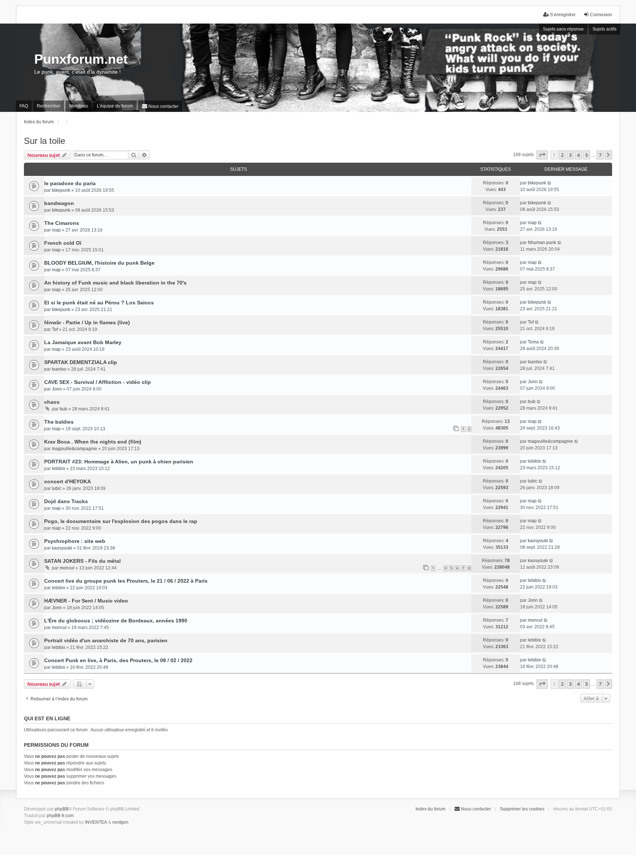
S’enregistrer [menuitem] (563, 14)
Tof (55, 329)
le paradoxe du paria (70, 183)
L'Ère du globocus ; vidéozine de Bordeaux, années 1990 (115, 620)
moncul (67, 567)
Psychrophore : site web (74, 541)
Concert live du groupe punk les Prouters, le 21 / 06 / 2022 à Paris (126, 581)
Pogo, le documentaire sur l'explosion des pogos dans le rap (120, 521)
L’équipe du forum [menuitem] (115, 106)
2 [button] (562, 155)
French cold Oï (62, 243)
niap (56, 230)
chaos (52, 402)
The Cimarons (61, 223)
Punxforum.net (81, 59)
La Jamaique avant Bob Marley (82, 342)
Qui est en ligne (47, 718)
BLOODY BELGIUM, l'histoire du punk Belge (99, 263)
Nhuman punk (542, 242)
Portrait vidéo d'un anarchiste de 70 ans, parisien (105, 640)
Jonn (57, 389)
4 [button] (578, 155)
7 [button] (600, 155)
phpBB (61, 809)
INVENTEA (96, 822)
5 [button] (586, 155)
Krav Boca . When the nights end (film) (92, 442)
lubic (56, 488)
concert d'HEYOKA (67, 481)
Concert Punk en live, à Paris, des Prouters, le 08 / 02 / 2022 (118, 660)
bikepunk (61, 190)
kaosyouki (62, 548)
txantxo (59, 369)
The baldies (59, 422)
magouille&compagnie (74, 448)
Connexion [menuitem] (601, 14)
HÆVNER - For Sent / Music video (86, 601)
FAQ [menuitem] (24, 106)
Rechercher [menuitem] (48, 106)
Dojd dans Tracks (66, 501)
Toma (533, 342)
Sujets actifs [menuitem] (604, 29)
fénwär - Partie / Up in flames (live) (87, 322)
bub (63, 408)
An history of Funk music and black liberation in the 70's (115, 283)
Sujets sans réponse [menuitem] (563, 29)
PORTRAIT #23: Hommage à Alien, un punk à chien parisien (118, 461)
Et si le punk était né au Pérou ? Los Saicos (99, 302)
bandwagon (59, 203)
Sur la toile (44, 141)
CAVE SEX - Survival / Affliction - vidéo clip (97, 382)
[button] (542, 155)
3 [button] (570, 155)
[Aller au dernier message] (549, 183)
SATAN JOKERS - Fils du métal (82, 561)
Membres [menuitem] (78, 106)
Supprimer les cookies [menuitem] (522, 809)
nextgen (120, 822)
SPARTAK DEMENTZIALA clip (80, 362)
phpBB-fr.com (60, 815)
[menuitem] (160, 106)
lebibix (58, 468)
